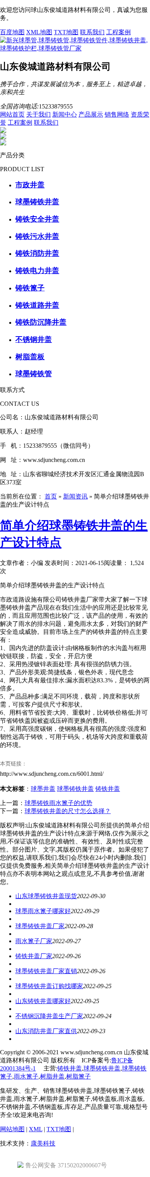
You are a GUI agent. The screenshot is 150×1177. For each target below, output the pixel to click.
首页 (51, 496)
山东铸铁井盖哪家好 (43, 1001)
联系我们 (92, 32)
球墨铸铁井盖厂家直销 (46, 971)
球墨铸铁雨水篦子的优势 (58, 803)
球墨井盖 (43, 788)
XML (35, 1129)
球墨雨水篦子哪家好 (43, 911)
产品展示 (90, 114)
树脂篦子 (78, 1076)
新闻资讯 (75, 496)
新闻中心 (64, 114)
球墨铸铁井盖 (75, 788)
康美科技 (43, 1143)
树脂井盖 (52, 1076)
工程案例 (118, 32)
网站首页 (12, 114)
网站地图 (12, 1129)
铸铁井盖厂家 (33, 956)
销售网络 (117, 114)
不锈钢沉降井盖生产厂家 (49, 1016)
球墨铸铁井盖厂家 (40, 926)
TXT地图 (66, 32)
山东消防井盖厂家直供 (46, 1031)
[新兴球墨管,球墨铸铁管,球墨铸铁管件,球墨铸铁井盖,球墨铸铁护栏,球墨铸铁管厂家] (75, 48)
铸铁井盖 (107, 788)
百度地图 (12, 32)
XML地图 (39, 32)
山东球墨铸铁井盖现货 (46, 896)
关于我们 (38, 114)
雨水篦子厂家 (33, 941)
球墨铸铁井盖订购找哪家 (49, 986)
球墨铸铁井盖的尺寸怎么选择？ (68, 811)
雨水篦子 (26, 1076)
